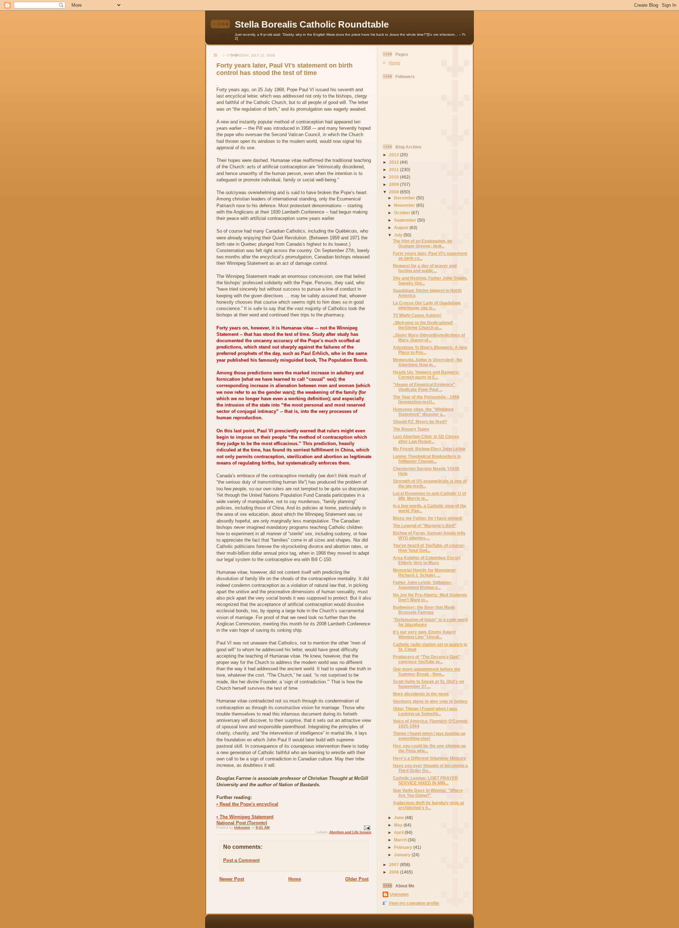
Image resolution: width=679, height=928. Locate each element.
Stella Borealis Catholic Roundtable (312, 24)
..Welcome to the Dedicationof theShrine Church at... (423, 325)
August (402, 227)
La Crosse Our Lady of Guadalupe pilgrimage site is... (427, 305)
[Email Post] (366, 827)
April (399, 832)
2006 (394, 872)
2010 (394, 177)
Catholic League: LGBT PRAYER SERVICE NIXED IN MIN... (425, 780)
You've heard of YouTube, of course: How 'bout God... (429, 548)
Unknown (399, 894)
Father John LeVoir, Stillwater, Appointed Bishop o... (422, 585)
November (405, 205)
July (399, 235)
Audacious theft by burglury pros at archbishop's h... (428, 805)
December (405, 197)
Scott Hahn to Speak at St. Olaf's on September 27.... (428, 684)
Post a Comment (241, 860)
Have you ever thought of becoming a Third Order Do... (430, 768)
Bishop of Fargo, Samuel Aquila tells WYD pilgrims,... (429, 535)
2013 (394, 154)
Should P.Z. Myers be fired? (420, 421)
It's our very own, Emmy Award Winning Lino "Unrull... (424, 634)
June (399, 817)
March (401, 839)
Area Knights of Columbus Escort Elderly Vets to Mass (426, 560)
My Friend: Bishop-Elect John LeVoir (429, 449)
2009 (394, 184)
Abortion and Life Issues (350, 832)
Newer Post (231, 879)
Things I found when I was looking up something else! (429, 736)
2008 (394, 191)
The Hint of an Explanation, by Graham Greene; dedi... (422, 243)
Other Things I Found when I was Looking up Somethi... (425, 711)
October (402, 212)
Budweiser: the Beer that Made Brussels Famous (424, 609)
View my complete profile (414, 903)
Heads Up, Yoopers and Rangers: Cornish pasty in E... (426, 374)
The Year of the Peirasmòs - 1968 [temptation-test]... (426, 399)
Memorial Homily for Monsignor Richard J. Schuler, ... (424, 572)
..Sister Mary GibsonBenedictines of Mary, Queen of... (429, 337)
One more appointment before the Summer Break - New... (426, 671)
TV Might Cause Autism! (417, 315)
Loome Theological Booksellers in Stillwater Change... (427, 458)
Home (294, 879)
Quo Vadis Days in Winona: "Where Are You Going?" (428, 793)
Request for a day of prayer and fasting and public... (425, 268)
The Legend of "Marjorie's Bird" (424, 525)
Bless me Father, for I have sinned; (428, 518)
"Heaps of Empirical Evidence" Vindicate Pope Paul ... (424, 387)
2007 (394, 864)
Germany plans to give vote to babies (430, 701)
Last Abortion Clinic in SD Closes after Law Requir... (426, 439)
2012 (394, 162)
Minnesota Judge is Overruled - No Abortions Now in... (427, 362)
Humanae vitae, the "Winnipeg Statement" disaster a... (423, 411)
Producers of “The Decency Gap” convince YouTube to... (426, 659)
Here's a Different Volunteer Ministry (429, 758)
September (405, 220)
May (399, 825)
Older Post (356, 879)
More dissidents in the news (421, 693)
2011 (394, 169)
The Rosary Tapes (411, 429)
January (403, 854)
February (403, 847)
